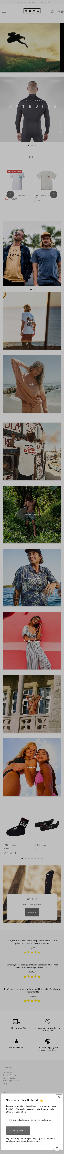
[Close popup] (59, 1097)
